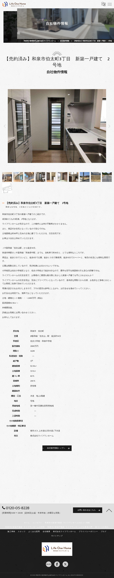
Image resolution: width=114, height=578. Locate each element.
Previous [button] (29, 126)
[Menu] (110, 4)
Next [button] (84, 126)
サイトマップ (57, 536)
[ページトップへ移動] (109, 510)
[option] (7, 177)
